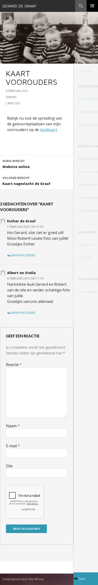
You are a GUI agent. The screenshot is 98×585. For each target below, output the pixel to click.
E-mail (13, 445)
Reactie (14, 364)
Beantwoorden (23, 255)
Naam (13, 425)
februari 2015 (87, 244)
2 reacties (13, 103)
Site (9, 465)
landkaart (48, 129)
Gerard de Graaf (19, 6)
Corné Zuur (86, 171)
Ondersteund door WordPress (23, 579)
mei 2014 (84, 257)
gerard (11, 97)
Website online (16, 164)
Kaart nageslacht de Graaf (26, 181)
